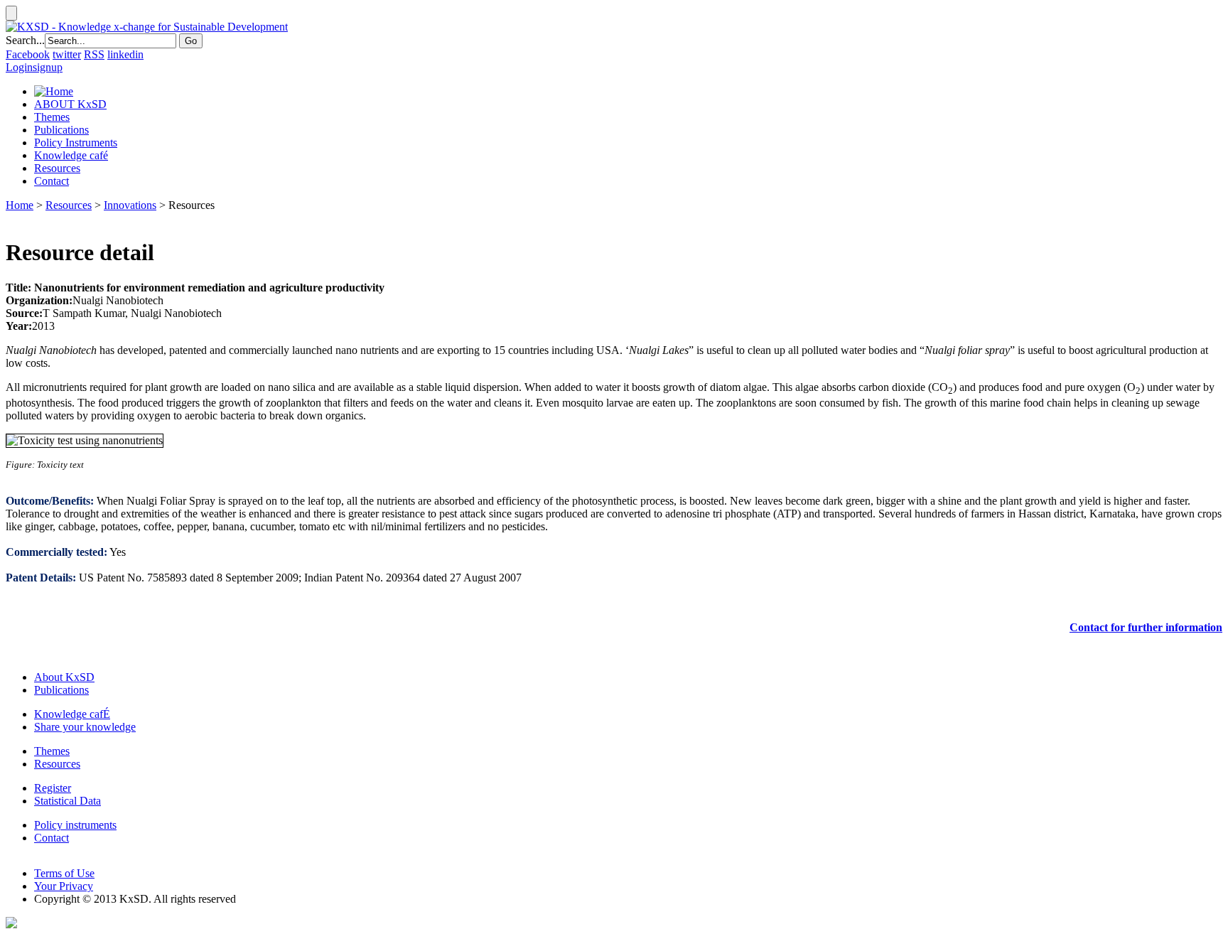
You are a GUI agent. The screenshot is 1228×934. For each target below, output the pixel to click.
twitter (67, 54)
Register (52, 788)
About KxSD (64, 677)
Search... (25, 40)
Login (19, 67)
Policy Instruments (75, 142)
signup (48, 67)
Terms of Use (64, 873)
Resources (57, 168)
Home (19, 205)
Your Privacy (63, 886)
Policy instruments (75, 825)
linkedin (125, 54)
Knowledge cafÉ (72, 714)
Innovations (130, 205)
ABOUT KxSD (70, 104)
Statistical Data (67, 801)
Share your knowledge (85, 727)
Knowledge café (71, 155)
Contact (51, 181)
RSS (94, 54)
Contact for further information (1146, 627)
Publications (61, 130)
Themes (52, 117)
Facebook (28, 54)
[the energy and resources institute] (11, 924)
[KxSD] (147, 27)
